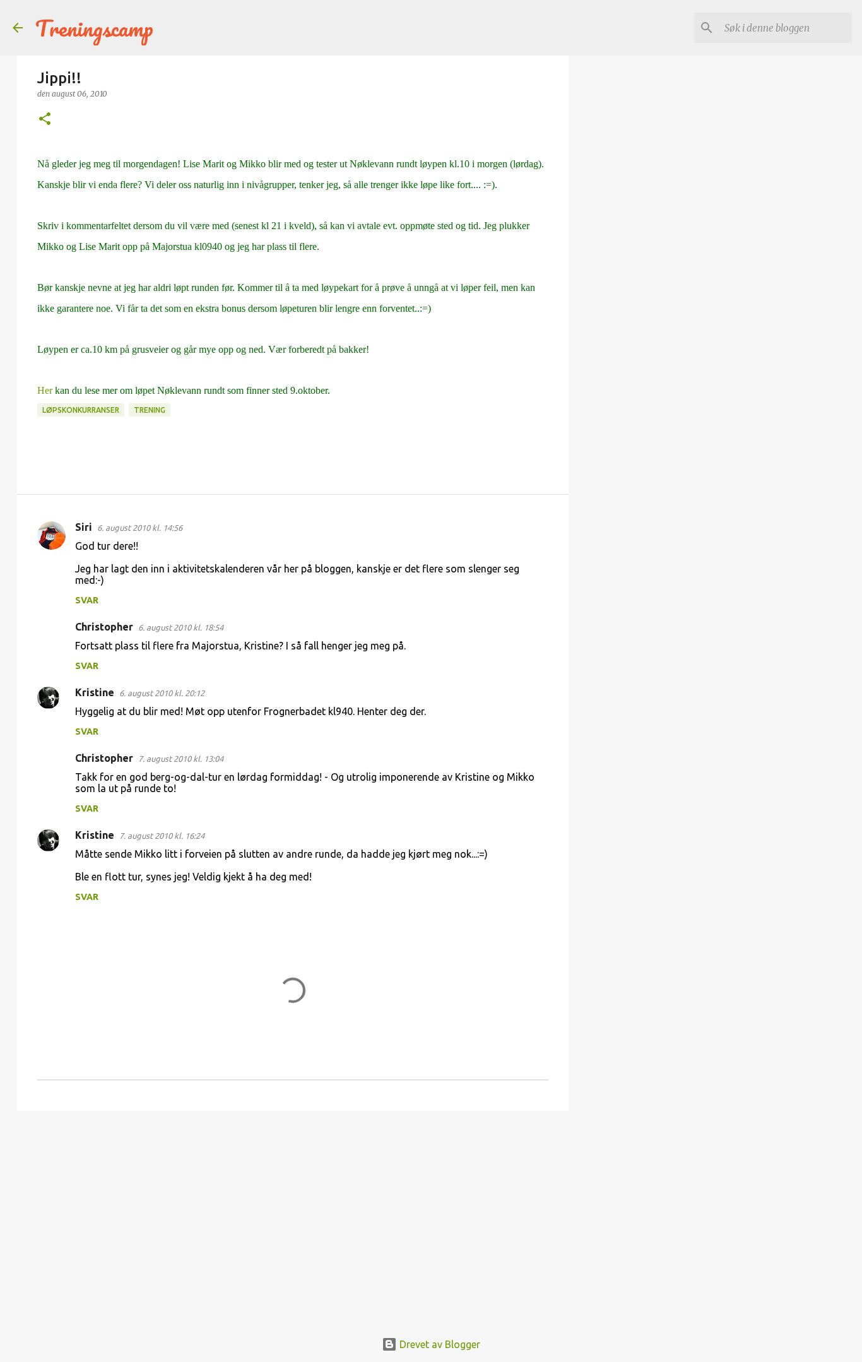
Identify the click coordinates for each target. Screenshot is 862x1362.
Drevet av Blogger (438, 1344)
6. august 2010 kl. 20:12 (161, 693)
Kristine (94, 692)
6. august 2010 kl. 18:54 (180, 627)
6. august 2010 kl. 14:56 (139, 527)
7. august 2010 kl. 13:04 (180, 758)
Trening (149, 410)
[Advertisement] (293, 1218)
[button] (44, 119)
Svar (86, 600)
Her (44, 390)
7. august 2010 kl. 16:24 (161, 835)
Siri (83, 527)
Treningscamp (94, 27)
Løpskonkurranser (80, 410)
